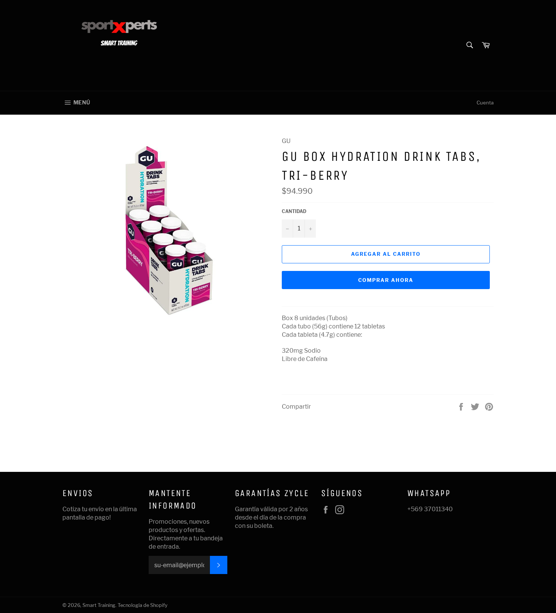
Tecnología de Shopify (143, 605)
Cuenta (485, 103)
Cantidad (294, 211)
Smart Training (98, 605)
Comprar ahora (385, 280)
